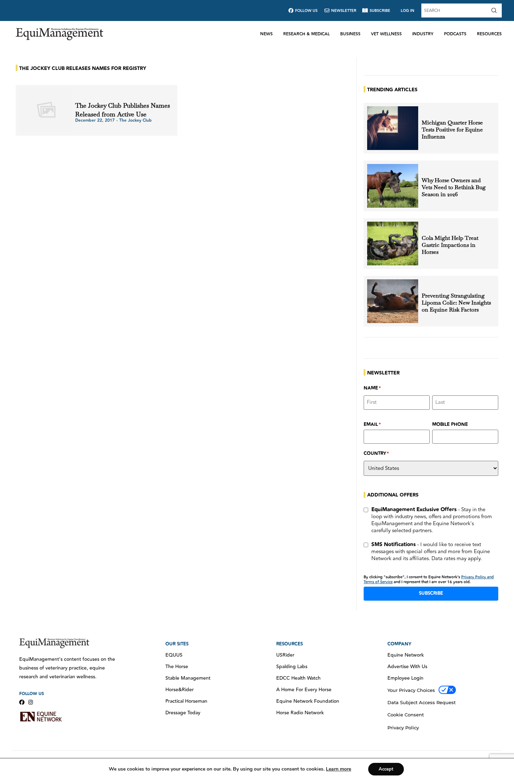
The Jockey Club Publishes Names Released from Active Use (122, 109)
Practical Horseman (186, 701)
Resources (489, 34)
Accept (386, 769)
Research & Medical (306, 34)
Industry (423, 34)
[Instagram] (30, 702)
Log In (407, 10)
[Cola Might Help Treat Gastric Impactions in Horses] (392, 243)
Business (350, 34)
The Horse (176, 667)
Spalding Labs (291, 667)
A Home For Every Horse (303, 690)
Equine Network (405, 655)
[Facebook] (21, 702)
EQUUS (174, 655)
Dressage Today (182, 713)
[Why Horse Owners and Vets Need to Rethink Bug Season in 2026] (392, 186)
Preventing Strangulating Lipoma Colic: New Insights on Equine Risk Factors (456, 302)
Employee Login (405, 678)
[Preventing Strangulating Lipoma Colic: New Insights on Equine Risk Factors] (392, 301)
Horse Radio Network (300, 713)
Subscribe (431, 593)
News (266, 34)
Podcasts (455, 34)
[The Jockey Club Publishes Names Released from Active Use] (45, 110)
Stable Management (187, 678)
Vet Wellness (386, 34)
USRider (285, 655)
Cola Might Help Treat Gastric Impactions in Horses (450, 245)
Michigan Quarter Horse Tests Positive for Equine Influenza (452, 129)
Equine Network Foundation (307, 701)
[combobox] (455, 10)
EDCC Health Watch (298, 678)
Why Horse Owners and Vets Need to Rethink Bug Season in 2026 (454, 187)
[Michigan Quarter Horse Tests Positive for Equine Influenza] (392, 128)
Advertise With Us (407, 667)
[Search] (495, 10)
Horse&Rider (179, 690)
